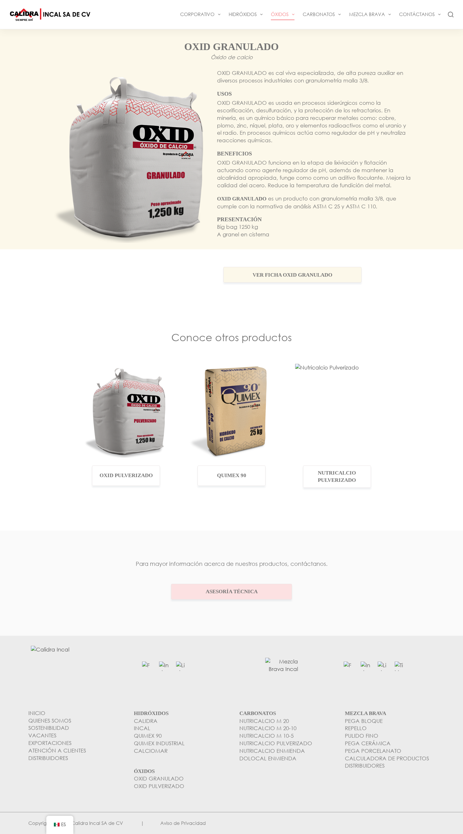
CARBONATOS (319, 14)
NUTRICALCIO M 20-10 (267, 728)
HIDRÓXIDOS (243, 14)
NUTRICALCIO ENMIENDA (272, 750)
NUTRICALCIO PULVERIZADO (275, 743)
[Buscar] (451, 14)
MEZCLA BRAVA (367, 14)
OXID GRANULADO (159, 778)
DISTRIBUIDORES (365, 765)
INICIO (36, 713)
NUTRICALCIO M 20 (264, 721)
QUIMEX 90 (148, 735)
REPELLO (356, 728)
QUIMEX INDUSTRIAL (159, 743)
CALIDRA (145, 721)
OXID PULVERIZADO (159, 786)
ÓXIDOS (280, 14)
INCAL (142, 728)
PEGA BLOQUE (364, 721)
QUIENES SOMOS (49, 720)
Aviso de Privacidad (183, 823)
